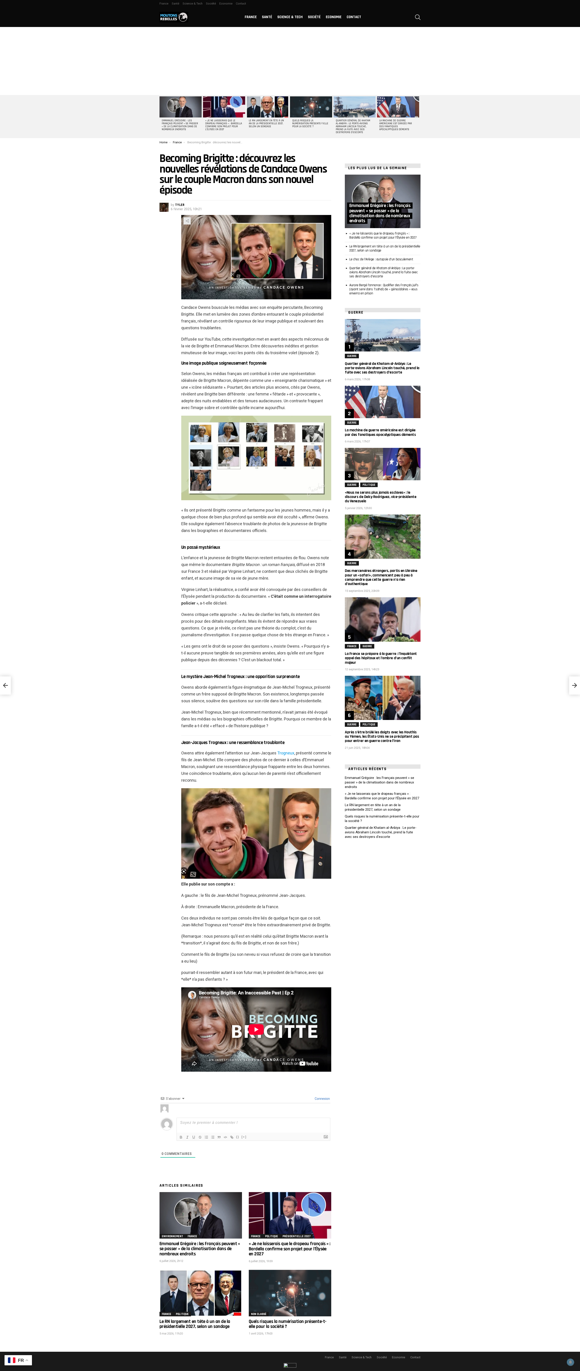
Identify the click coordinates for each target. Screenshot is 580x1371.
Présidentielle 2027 (297, 1236)
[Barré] (200, 1137)
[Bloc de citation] (219, 1137)
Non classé (258, 1314)
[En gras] (181, 1137)
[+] (244, 1137)
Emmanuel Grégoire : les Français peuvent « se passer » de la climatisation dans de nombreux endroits (180, 125)
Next (418, 116)
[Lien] (232, 1137)
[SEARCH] (417, 17)
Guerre (352, 356)
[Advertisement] (290, 61)
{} (237, 1137)
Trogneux (285, 753)
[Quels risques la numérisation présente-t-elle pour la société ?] (311, 106)
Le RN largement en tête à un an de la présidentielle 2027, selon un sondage (266, 123)
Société (211, 3)
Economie (225, 3)
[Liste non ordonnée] (213, 1137)
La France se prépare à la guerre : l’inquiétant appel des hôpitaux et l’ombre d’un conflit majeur (381, 658)
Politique (271, 1236)
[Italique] (187, 1137)
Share (187, 220)
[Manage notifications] (570, 1362)
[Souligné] (194, 1137)
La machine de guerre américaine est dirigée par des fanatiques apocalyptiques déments (395, 125)
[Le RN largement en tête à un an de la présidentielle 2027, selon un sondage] (267, 106)
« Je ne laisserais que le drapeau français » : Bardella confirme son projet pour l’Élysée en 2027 (223, 125)
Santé (175, 3)
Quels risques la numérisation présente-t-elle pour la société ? (310, 123)
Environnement (172, 1236)
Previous (162, 116)
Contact (241, 3)
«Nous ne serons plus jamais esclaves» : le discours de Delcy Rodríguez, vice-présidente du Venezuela (380, 497)
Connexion (322, 1098)
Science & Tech (193, 3)
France (164, 3)
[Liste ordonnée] (206, 1137)
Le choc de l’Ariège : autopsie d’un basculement (381, 259)
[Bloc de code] (225, 1137)
